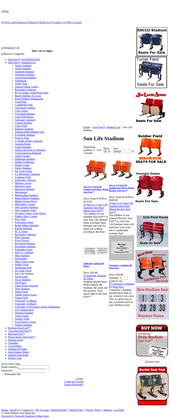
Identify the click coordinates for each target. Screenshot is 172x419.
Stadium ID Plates (17, 349)
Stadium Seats (15, 340)
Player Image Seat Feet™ (21, 337)
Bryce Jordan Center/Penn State (32, 92)
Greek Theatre (22, 156)
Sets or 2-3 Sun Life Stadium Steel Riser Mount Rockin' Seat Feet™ (121, 188)
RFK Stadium (22, 237)
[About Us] (43, 22)
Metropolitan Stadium (26, 195)
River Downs (22, 240)
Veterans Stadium (24, 312)
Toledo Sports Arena (26, 294)
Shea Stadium (22, 255)
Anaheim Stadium (24, 71)
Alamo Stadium (23, 65)
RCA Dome (21, 231)
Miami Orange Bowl (26, 201)
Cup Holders (15, 346)
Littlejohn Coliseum (25, 180)
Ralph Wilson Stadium (27, 225)
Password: (6, 370)
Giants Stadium (23, 147)
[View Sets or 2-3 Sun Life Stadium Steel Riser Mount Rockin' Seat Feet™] (121, 212)
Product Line (15, 358)
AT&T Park (21, 83)
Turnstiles (13, 343)
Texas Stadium (22, 279)
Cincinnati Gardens (25, 107)
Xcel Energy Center (25, 321)
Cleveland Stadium (25, 113)
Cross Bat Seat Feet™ (20, 331)
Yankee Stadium (23, 325)
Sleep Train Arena (24, 261)
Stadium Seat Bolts (18, 355)
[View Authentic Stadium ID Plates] (96, 278)
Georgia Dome (23, 144)
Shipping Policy (59, 410)
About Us (15, 410)
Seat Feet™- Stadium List (21, 62)
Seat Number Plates (18, 352)
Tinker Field (21, 291)
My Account (42, 410)
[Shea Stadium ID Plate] (151, 201)
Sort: (115, 148)
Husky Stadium (23, 168)
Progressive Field (24, 222)
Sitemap (107, 410)
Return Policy (77, 410)
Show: (106, 148)
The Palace (21, 282)
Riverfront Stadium (25, 243)
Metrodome (21, 192)
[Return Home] (5, 11)
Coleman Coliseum (25, 119)
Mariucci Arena (23, 183)
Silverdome (21, 258)
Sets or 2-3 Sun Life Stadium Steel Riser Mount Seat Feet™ (96, 189)
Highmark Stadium (25, 159)
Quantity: (114, 277)
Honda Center (22, 165)
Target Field (21, 276)
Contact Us (28, 410)
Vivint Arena (21, 315)
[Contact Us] (57, 22)
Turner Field (21, 297)
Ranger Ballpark (23, 228)
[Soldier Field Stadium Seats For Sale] (151, 163)
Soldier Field (21, 264)
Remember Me (12, 374)
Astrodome (21, 80)
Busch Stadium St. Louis (28, 95)
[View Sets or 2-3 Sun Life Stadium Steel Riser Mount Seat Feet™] (96, 210)
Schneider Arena (23, 249)
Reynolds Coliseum (25, 234)
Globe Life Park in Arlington (30, 150)
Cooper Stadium (23, 122)
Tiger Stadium (22, 288)
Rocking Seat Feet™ (19, 328)
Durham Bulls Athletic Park (29, 132)
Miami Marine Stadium (27, 198)
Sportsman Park (23, 267)
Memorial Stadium (24, 189)
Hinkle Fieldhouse (24, 162)
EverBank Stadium (25, 135)
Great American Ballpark (28, 153)
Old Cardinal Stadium (26, 207)
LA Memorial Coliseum (27, 174)
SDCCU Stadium (24, 252)
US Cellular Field (24, 309)
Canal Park (21, 101)
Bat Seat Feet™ (16, 334)
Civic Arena (21, 110)
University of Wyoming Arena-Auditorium (37, 306)
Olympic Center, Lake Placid (30, 213)
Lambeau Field (23, 177)
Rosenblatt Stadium (25, 246)
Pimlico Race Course (26, 216)
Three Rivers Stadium (26, 285)
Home (86, 127)
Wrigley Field (22, 318)
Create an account (73, 381)
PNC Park (20, 219)
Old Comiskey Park (25, 210)
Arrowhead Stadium (25, 77)
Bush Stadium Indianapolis (29, 98)
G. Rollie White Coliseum (28, 141)
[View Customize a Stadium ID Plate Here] (121, 286)
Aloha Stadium (23, 68)
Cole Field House (24, 116)
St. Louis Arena (23, 270)
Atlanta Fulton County (27, 86)
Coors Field (21, 125)
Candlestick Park (24, 104)
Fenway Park (22, 138)
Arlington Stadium (24, 74)
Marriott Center (23, 186)
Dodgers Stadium (24, 128)
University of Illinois (26, 300)
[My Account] (73, 22)
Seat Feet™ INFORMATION (24, 59)
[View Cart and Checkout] (13, 22)
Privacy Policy (93, 410)
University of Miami (25, 303)
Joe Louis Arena (23, 171)
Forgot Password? (73, 384)
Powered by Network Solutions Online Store (25, 416)
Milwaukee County (25, 204)
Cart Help (119, 410)
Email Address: (9, 367)
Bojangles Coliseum (25, 89)
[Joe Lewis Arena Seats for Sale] (151, 122)
